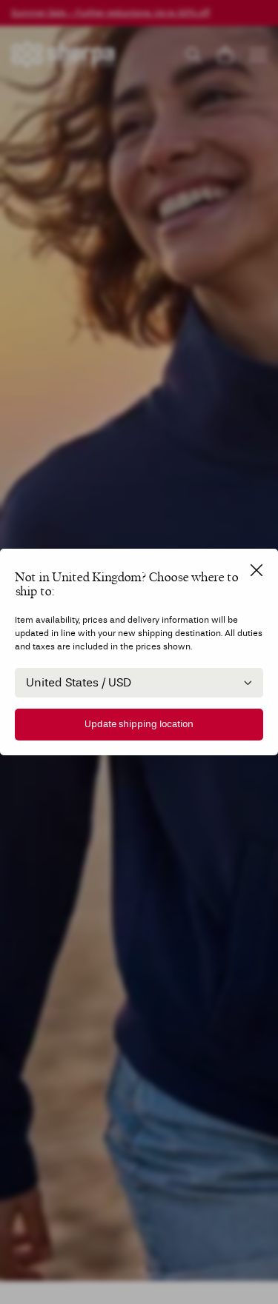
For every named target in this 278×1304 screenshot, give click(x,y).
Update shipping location (139, 724)
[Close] (256, 570)
